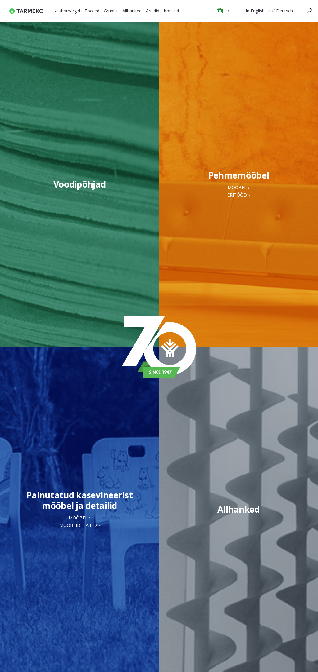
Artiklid (152, 11)
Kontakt (171, 11)
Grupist (111, 11)
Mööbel (237, 187)
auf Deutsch (280, 11)
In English (255, 11)
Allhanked (132, 11)
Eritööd (237, 195)
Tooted (91, 11)
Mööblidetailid (78, 525)
